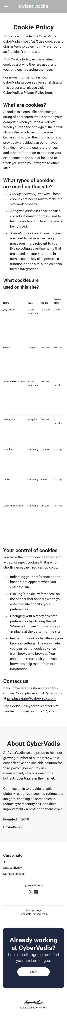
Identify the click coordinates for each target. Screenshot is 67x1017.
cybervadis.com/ (33, 885)
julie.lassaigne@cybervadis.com (31, 698)
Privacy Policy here (38, 93)
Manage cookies (14, 873)
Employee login (33, 910)
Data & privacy (12, 867)
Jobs (6, 862)
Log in (33, 971)
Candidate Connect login (34, 914)
